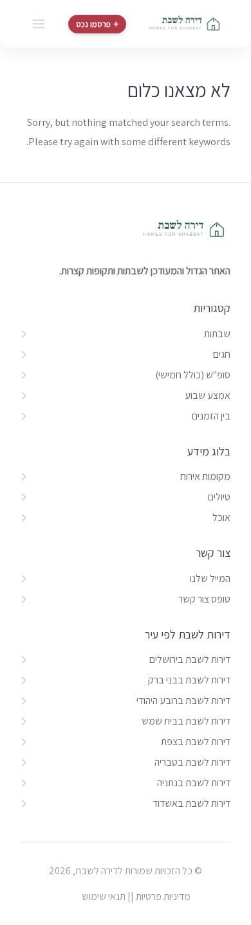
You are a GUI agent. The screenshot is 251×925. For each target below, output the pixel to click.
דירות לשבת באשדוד (191, 803)
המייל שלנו (210, 578)
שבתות (217, 333)
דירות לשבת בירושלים (189, 659)
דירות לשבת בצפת (195, 741)
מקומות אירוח (205, 476)
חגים (221, 354)
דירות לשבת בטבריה (192, 762)
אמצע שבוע (207, 395)
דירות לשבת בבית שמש (186, 721)
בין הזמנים (211, 416)
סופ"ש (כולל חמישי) (192, 375)
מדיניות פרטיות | (161, 896)
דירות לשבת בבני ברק (189, 680)
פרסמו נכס (97, 24)
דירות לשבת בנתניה (193, 782)
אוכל (221, 517)
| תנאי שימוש (106, 896)
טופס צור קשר (204, 599)
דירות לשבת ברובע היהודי (183, 700)
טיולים (219, 497)
